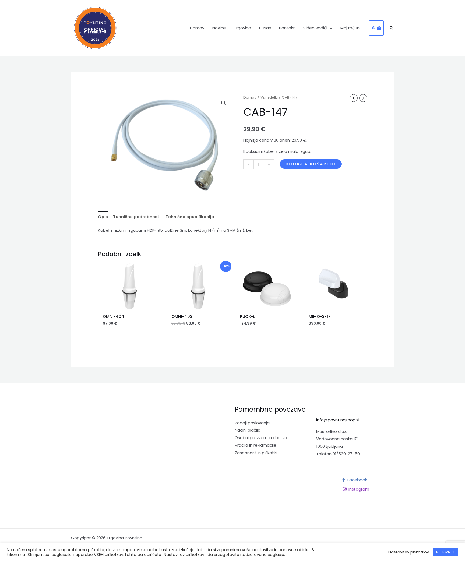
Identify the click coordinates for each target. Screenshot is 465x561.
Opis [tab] (103, 217)
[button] (329, 28)
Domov (249, 97)
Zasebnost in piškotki (256, 453)
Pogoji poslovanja (252, 423)
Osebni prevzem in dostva (261, 437)
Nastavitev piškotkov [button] (408, 552)
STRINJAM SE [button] (445, 552)
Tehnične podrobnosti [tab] (136, 217)
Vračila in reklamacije (255, 445)
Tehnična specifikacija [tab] (189, 217)
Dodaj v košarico (311, 164)
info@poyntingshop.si (337, 420)
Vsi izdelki (269, 97)
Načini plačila (247, 430)
